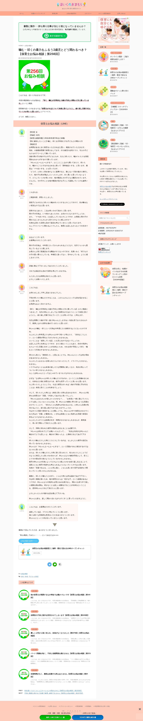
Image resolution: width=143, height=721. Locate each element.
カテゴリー (88, 13)
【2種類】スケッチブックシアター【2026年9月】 (119, 109)
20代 (22, 576)
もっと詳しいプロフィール (108, 199)
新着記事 (55, 13)
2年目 (26, 576)
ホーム (22, 13)
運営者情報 (79, 706)
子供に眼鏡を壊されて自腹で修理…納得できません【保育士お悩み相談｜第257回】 (53, 693)
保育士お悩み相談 (105, 186)
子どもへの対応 (34, 576)
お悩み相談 (24, 573)
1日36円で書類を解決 (87, 717)
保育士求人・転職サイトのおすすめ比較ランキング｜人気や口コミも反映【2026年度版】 (119, 274)
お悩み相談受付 (71, 13)
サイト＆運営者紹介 (105, 13)
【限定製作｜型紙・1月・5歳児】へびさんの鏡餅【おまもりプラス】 (119, 128)
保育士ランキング (104, 252)
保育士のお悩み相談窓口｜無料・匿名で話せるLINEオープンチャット (119, 75)
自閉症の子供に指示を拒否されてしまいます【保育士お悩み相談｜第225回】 (60, 615)
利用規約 (88, 706)
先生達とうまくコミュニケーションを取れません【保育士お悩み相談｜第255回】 (53, 691)
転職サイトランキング (38, 13)
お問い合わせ (121, 13)
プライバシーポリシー (66, 706)
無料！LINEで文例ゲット (54, 717)
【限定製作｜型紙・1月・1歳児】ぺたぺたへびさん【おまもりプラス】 (119, 146)
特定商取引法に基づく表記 (102, 706)
